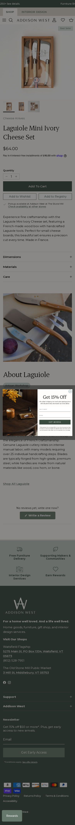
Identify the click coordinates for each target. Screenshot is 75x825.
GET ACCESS (55, 422)
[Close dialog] (70, 391)
